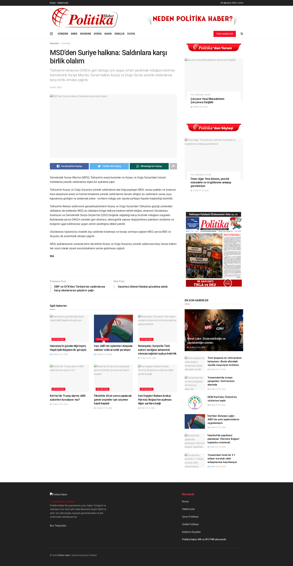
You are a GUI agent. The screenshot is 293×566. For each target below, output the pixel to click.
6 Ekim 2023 (56, 87)
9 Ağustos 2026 (200, 107)
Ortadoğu (66, 43)
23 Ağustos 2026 (59, 354)
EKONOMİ (85, 33)
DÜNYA (98, 33)
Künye (53, 3)
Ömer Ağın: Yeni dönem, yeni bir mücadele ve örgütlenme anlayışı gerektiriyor (211, 182)
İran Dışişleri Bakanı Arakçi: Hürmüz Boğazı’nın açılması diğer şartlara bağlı (155, 399)
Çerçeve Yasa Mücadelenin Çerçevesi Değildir (207, 100)
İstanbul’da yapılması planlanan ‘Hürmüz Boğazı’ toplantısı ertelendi (224, 439)
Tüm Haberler (224, 34)
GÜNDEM (63, 33)
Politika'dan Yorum (200, 95)
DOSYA (131, 33)
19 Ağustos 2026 (148, 358)
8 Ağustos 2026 (147, 408)
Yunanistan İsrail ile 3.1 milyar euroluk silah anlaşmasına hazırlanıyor (222, 458)
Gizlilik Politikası (190, 524)
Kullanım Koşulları (191, 532)
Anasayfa (54, 43)
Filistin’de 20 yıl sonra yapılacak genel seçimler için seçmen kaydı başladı (113, 399)
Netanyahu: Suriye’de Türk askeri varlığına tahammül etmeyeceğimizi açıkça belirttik (157, 349)
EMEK (74, 33)
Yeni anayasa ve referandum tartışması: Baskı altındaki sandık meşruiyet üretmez (225, 361)
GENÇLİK (119, 33)
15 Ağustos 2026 (103, 408)
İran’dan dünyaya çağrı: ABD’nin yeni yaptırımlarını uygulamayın (223, 419)
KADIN (108, 33)
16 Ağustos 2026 (59, 404)
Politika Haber (63, 555)
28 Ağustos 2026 (197, 347)
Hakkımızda (62, 3)
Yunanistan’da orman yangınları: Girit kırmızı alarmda (221, 381)
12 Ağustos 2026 (200, 190)
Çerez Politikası (190, 516)
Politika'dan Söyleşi (201, 175)
